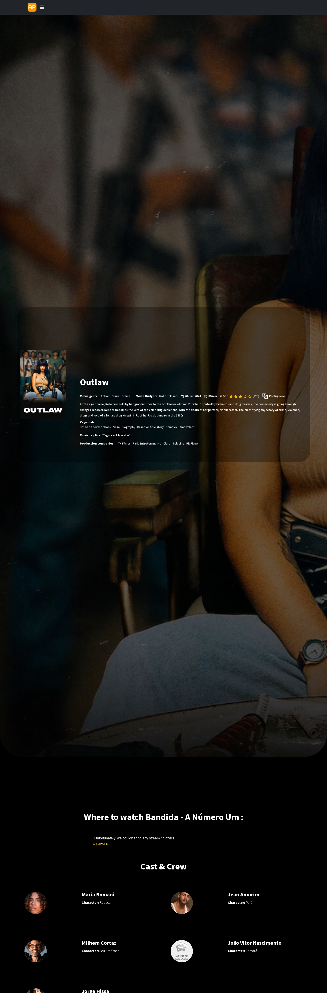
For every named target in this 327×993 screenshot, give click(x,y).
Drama (126, 396)
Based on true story (150, 427)
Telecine (178, 443)
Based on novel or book (95, 427)
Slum (116, 427)
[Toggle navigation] (42, 7)
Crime (115, 396)
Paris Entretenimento (147, 443)
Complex (172, 427)
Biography (128, 427)
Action (105, 396)
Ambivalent (187, 427)
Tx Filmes (124, 443)
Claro (167, 443)
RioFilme (192, 443)
